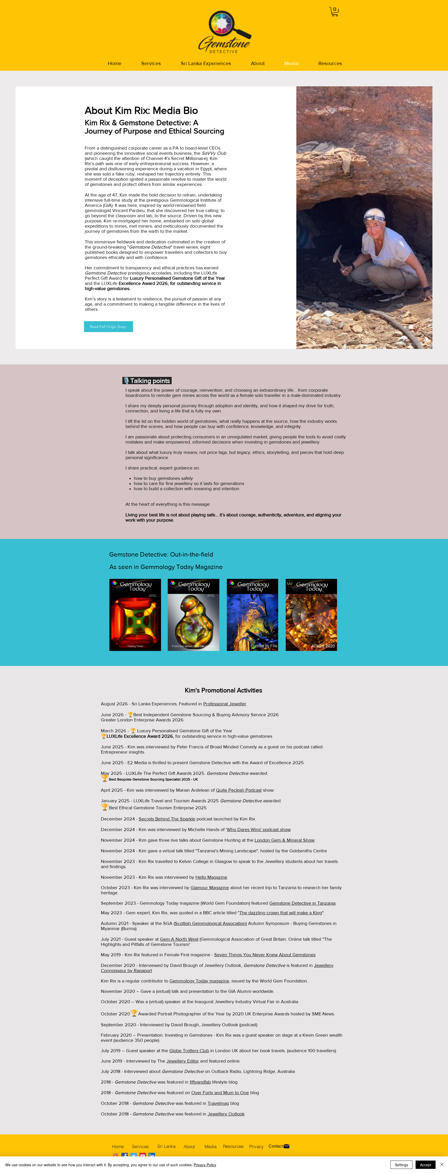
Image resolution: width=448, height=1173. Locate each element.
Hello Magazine (211, 877)
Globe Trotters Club (189, 1050)
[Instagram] (115, 1156)
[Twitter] (133, 1156)
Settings (401, 1164)
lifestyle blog (224, 1082)
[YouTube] (142, 1156)
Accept (425, 1164)
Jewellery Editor (182, 1061)
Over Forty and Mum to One (220, 1092)
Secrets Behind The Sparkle (167, 818)
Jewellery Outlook (226, 1113)
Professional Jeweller (224, 703)
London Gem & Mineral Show (284, 840)
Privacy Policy (205, 1164)
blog (234, 1103)
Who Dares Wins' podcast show (259, 829)
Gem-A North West (179, 939)
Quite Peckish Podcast (239, 790)
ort (149, 970)
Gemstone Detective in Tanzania (302, 903)
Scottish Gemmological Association (210, 923)
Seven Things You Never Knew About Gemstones (265, 954)
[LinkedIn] (152, 1156)
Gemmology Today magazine (199, 981)
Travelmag (218, 1103)
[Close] (442, 1165)
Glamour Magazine (210, 887)
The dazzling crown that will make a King (280, 912)
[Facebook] (124, 1156)
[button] (334, 11)
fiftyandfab (200, 1082)
